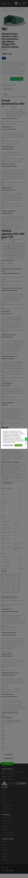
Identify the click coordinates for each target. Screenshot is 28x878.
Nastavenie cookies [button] (8, 445)
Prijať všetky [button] (18, 445)
